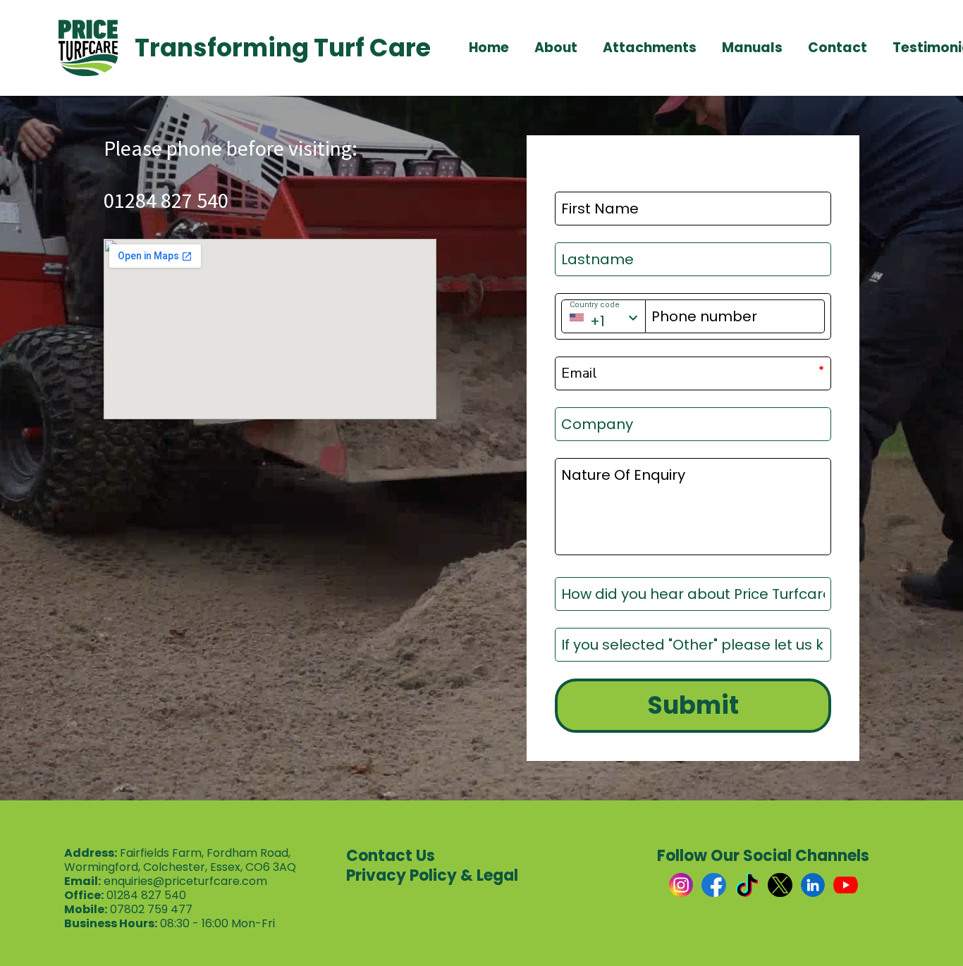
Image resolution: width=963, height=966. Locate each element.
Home (489, 47)
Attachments (650, 47)
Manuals (752, 47)
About (555, 47)
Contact (837, 47)
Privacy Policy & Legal (432, 876)
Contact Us (390, 856)
